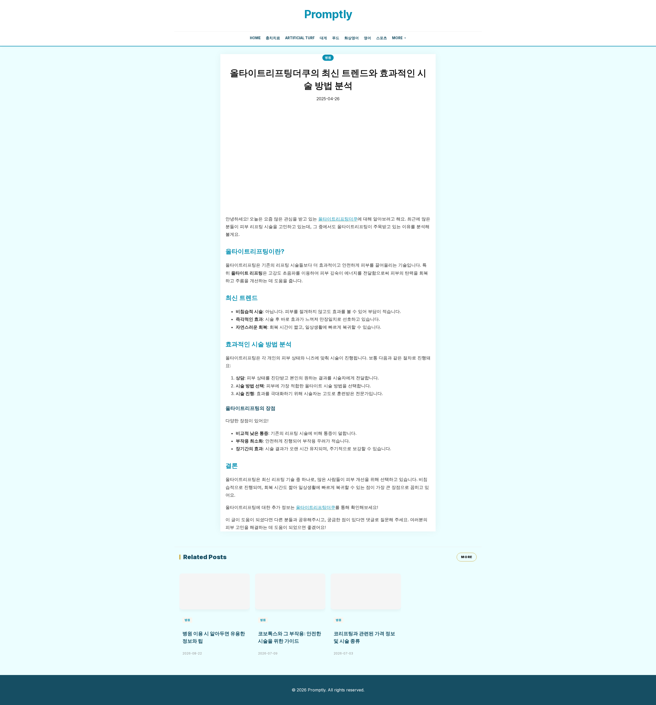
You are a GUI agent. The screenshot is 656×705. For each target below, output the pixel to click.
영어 (367, 38)
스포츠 (381, 38)
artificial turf (300, 38)
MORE (466, 557)
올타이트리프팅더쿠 (337, 218)
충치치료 (273, 38)
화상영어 (351, 38)
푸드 (335, 38)
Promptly (328, 14)
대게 (323, 38)
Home (255, 38)
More (399, 38)
